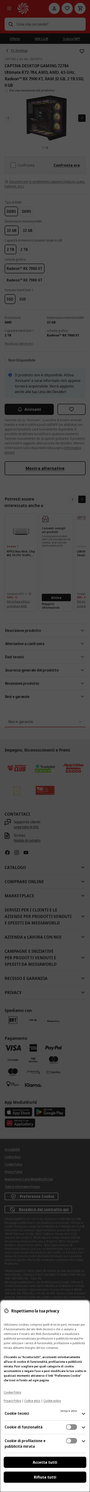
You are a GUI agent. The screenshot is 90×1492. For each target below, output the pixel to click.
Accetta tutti (45, 1462)
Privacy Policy (12, 1401)
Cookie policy (52, 1401)
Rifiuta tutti (45, 1477)
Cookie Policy (12, 1392)
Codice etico (32, 1401)
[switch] (71, 1427)
